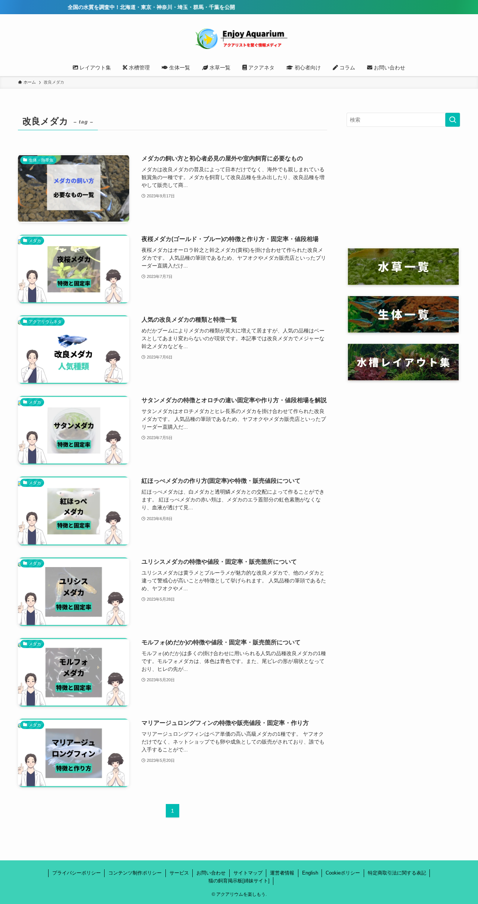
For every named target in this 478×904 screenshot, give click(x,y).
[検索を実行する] (452, 120)
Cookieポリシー (343, 873)
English (310, 873)
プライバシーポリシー (76, 873)
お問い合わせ (211, 873)
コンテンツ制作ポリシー (135, 873)
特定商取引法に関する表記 (397, 873)
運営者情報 (282, 873)
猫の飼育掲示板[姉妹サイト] (239, 880)
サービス (179, 873)
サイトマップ (248, 873)
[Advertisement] (403, 187)
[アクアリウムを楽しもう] (239, 38)
